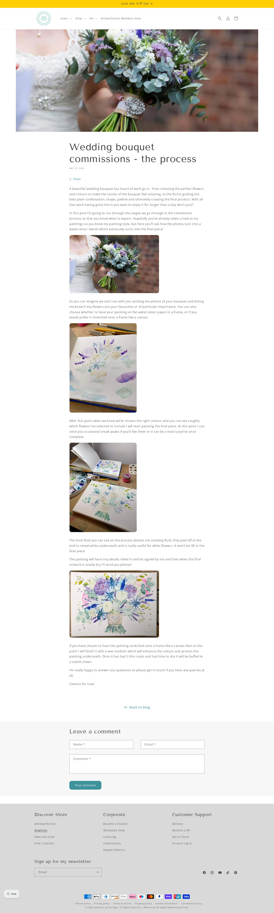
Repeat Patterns (114, 850)
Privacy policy (102, 903)
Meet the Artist (44, 837)
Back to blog (139, 707)
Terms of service (122, 903)
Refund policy (83, 903)
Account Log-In (182, 843)
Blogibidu (40, 830)
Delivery (177, 824)
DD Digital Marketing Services (172, 907)
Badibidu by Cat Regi (106, 907)
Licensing (109, 837)
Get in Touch (180, 837)
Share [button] (77, 179)
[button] (65, 18)
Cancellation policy (191, 903)
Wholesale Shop (114, 830)
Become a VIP (181, 830)
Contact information (166, 903)
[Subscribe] (97, 872)
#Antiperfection (45, 824)
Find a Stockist (44, 843)
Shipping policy (143, 903)
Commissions (112, 843)
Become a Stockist (115, 824)
